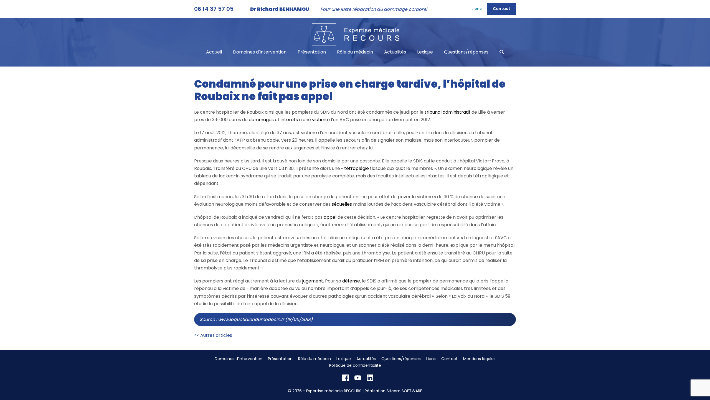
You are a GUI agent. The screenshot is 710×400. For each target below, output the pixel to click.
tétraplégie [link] (356, 168)
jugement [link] (312, 281)
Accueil (214, 52)
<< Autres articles (213, 335)
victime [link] (320, 119)
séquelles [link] (342, 204)
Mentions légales (479, 358)
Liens (476, 8)
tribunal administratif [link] (447, 112)
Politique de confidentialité (355, 365)
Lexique (425, 52)
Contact (501, 8)
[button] (501, 51)
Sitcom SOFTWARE (404, 391)
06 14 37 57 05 (214, 9)
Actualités (395, 52)
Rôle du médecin (355, 52)
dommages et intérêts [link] (273, 119)
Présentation (312, 52)
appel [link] (330, 217)
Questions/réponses (466, 52)
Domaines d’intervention (259, 52)
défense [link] (351, 281)
